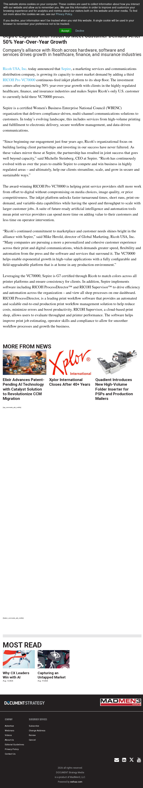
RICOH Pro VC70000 (19, 79)
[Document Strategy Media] (24, 703)
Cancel (32, 740)
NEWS (43, 346)
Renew (32, 735)
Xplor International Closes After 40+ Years (69, 382)
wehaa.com (76, 782)
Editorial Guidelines (14, 744)
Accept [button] (65, 30)
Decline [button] (79, 30)
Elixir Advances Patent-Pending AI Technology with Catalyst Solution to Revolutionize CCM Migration (23, 389)
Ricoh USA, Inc (14, 68)
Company (8, 719)
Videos (8, 735)
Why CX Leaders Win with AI (16, 675)
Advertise (9, 726)
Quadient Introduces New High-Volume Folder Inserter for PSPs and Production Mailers (114, 389)
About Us (9, 740)
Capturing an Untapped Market (52, 675)
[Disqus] (72, 463)
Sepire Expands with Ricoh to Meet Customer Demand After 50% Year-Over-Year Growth (72, 39)
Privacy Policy (64, 14)
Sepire (66, 68)
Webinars (9, 730)
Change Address (37, 730)
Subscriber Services (38, 719)
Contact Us (10, 754)
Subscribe (34, 726)
